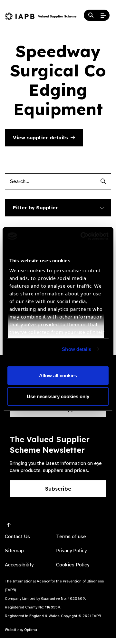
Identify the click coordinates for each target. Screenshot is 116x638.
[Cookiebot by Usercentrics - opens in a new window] (82, 236)
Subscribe (58, 488)
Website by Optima (21, 629)
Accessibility (19, 565)
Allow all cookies (58, 375)
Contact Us (17, 536)
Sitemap (14, 550)
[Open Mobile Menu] (103, 15)
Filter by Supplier (35, 208)
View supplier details (40, 138)
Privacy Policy (71, 550)
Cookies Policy (72, 565)
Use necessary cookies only (58, 396)
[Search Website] (90, 15)
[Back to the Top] (9, 525)
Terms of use (71, 536)
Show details (76, 349)
